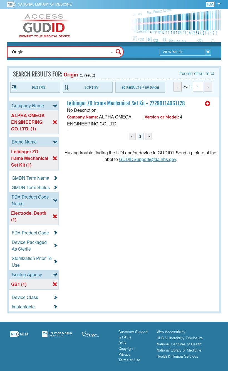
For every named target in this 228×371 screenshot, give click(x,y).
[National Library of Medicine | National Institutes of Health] (19, 337)
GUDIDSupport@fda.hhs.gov (147, 159)
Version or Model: (162, 117)
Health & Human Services (177, 356)
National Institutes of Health (179, 344)
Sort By (91, 87)
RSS (122, 342)
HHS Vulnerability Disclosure (180, 337)
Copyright (126, 348)
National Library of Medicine (45, 4)
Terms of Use (129, 359)
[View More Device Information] (207, 104)
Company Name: (82, 117)
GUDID (44, 25)
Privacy (124, 354)
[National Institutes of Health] (12, 4)
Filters (38, 87)
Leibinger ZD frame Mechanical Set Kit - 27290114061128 (126, 103)
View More (173, 52)
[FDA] (210, 3)
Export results (194, 73)
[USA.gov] (95, 337)
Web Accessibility (171, 331)
